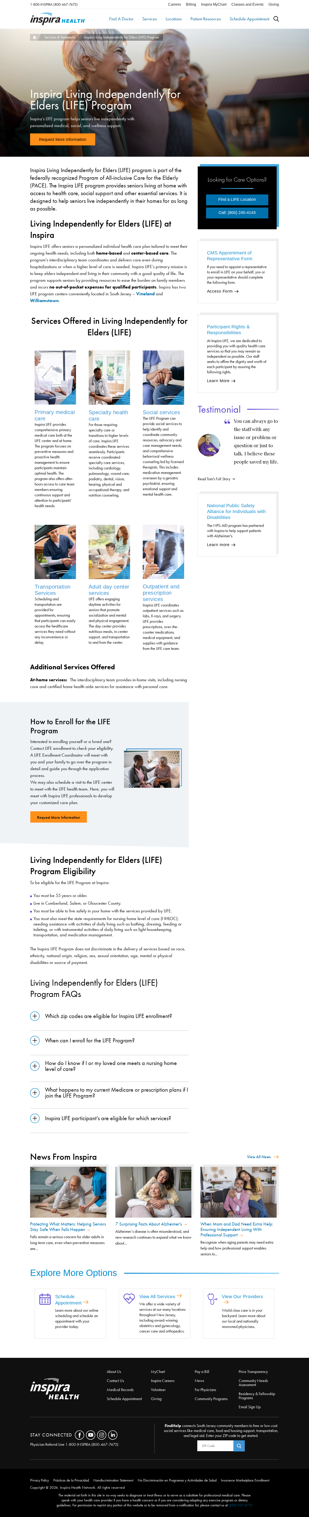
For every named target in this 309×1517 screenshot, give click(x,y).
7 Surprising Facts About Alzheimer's (148, 1224)
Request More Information (62, 139)
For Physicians (205, 1390)
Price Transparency (253, 1372)
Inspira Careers (162, 1381)
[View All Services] (129, 1299)
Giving (274, 4)
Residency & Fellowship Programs (257, 1396)
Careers (174, 4)
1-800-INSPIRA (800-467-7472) (54, 4)
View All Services (157, 1296)
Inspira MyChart (213, 4)
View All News (259, 1156)
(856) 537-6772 (240, 1505)
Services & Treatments (60, 37)
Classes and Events (247, 4)
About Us (114, 1372)
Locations (174, 18)
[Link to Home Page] (68, 1389)
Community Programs (211, 1399)
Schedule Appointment (249, 18)
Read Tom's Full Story (214, 479)
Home (34, 37)
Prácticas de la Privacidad (71, 1480)
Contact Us (115, 1381)
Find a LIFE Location (237, 199)
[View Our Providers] (212, 1299)
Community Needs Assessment (253, 1383)
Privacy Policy (39, 1480)
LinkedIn (112, 1435)
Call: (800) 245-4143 (237, 212)
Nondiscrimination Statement (113, 1480)
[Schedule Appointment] (45, 1299)
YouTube (90, 1435)
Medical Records (120, 1390)
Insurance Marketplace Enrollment (245, 1480)
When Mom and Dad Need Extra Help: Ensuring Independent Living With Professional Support (236, 1229)
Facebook (79, 1435)
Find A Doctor (121, 18)
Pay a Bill (202, 1372)
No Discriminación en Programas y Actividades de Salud (177, 1480)
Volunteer (158, 1390)
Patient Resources (205, 18)
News (199, 1381)
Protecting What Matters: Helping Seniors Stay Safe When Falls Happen (68, 1226)
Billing (191, 4)
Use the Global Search (276, 19)
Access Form (220, 291)
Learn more (218, 544)
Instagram (101, 1435)
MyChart (158, 1372)
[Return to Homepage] (58, 18)
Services (149, 18)
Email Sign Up (250, 1407)
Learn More (218, 381)
